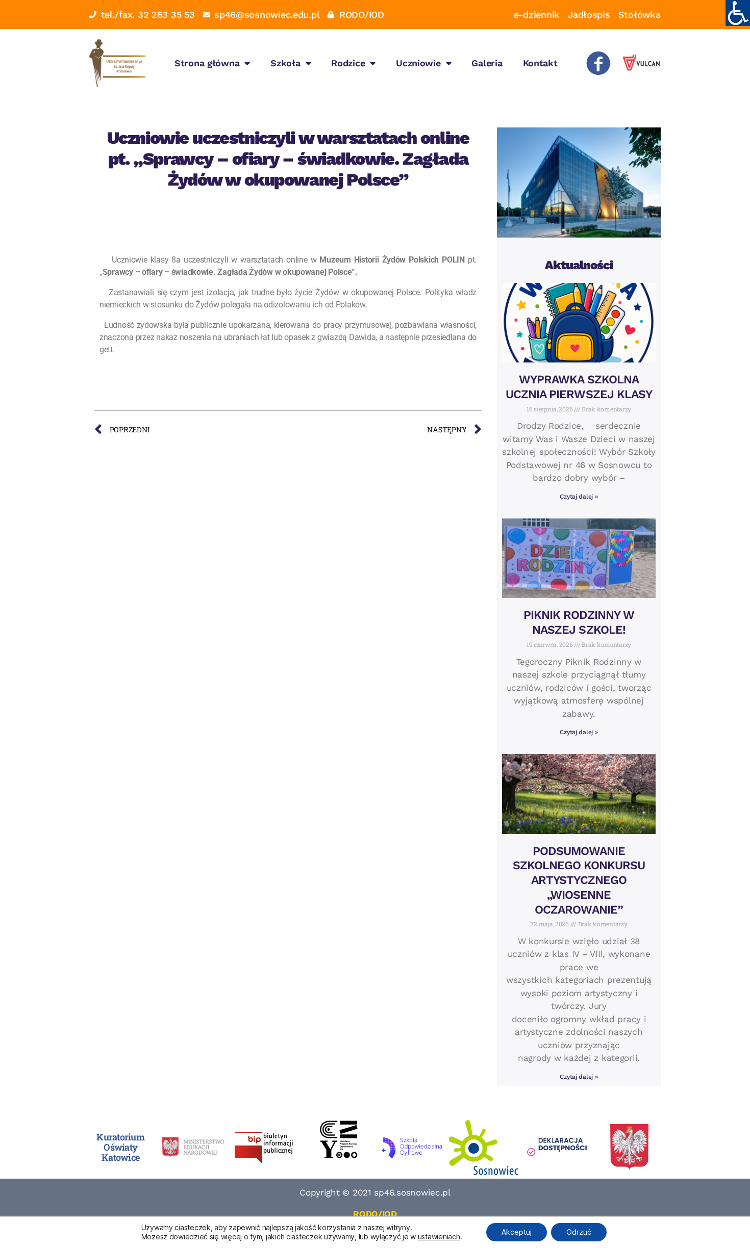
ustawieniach (439, 1236)
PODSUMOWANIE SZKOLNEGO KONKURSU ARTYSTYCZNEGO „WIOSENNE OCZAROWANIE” (579, 880)
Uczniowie (418, 63)
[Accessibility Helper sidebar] (738, 12)
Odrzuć (578, 1232)
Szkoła (285, 63)
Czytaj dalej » (578, 496)
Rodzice (348, 63)
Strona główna (207, 63)
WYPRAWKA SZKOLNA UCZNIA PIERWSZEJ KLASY (579, 387)
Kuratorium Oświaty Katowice (120, 1147)
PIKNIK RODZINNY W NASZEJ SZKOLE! (579, 622)
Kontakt (540, 63)
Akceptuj (517, 1232)
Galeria (486, 63)
